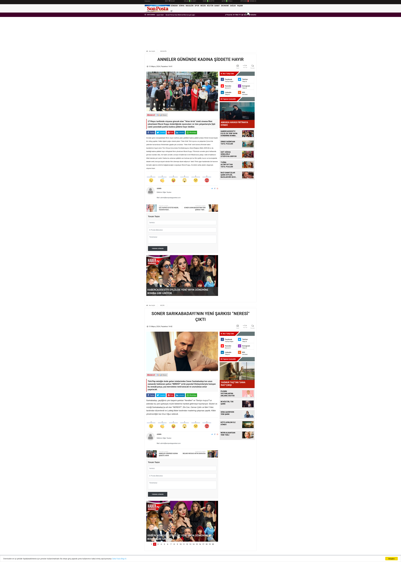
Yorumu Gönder (157, 248)
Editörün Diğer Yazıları (164, 192)
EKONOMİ (225, 6)
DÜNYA (181, 6)
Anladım (391, 558)
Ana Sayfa (151, 51)
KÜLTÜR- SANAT (213, 6)
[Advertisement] (200, 34)
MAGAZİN (189, 6)
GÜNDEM (174, 6)
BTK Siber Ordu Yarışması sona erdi (183, 15)
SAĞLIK (233, 6)
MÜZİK (203, 6)
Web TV (238, 15)
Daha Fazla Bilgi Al (119, 559)
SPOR (197, 6)
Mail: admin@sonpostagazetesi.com (169, 197)
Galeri (245, 15)
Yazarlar (230, 15)
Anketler (253, 15)
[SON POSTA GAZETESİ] (157, 8)
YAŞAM (240, 6)
